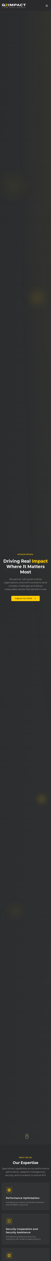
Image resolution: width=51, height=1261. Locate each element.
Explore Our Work (23, 598)
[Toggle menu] (46, 5)
